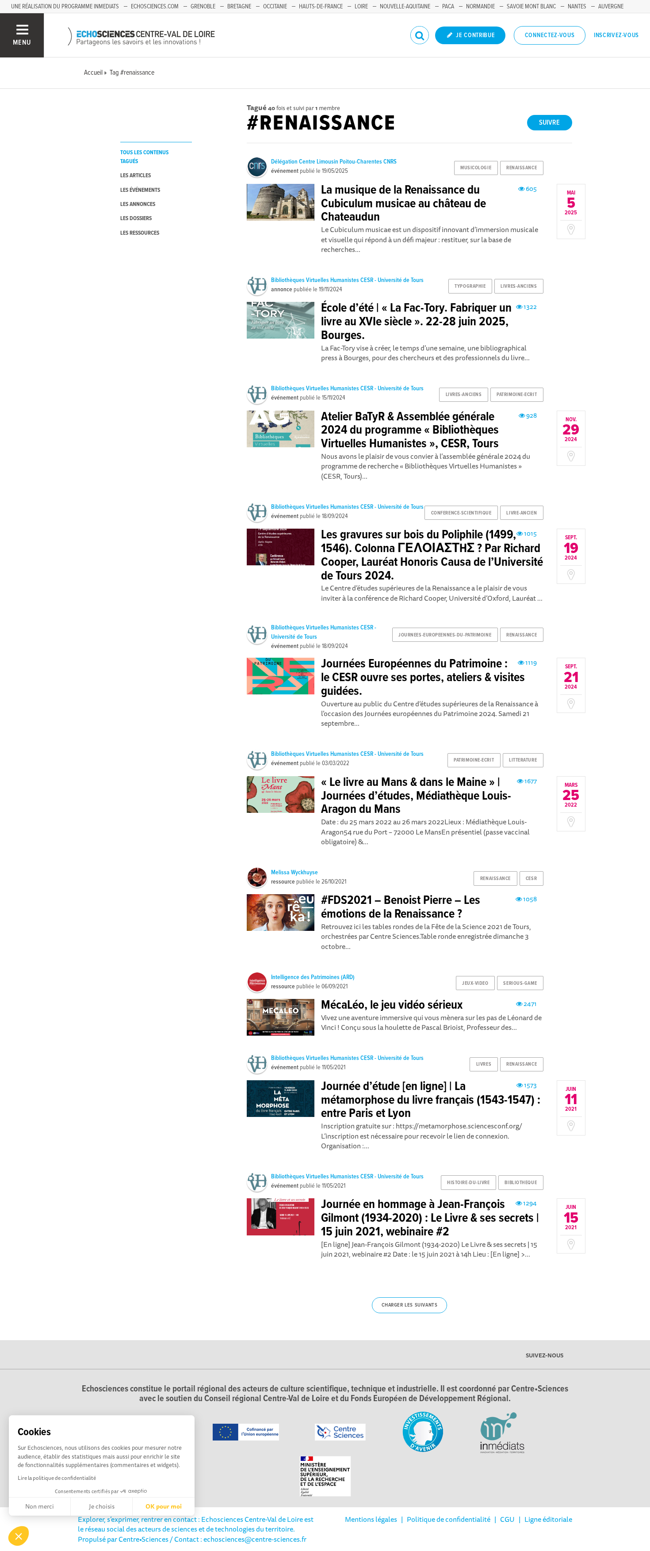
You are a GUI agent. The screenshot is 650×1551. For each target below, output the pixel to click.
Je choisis (102, 1506)
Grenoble (203, 7)
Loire (361, 7)
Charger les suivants (410, 1305)
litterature (523, 760)
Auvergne (610, 7)
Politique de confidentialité (448, 1519)
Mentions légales (371, 1519)
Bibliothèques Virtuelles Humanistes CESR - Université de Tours (347, 280)
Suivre (549, 122)
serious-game (520, 983)
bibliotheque (521, 1183)
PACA (448, 7)
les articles (135, 175)
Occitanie (275, 7)
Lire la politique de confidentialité (57, 1478)
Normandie (480, 7)
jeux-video (475, 983)
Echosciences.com (155, 7)
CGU (507, 1519)
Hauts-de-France (321, 7)
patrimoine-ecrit (517, 395)
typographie (470, 286)
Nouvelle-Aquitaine (405, 7)
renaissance (521, 168)
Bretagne (239, 7)
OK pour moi (163, 1506)
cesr (531, 879)
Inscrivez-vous (616, 35)
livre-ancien (521, 513)
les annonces (137, 204)
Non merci (39, 1506)
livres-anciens (519, 286)
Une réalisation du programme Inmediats (65, 7)
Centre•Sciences (143, 1539)
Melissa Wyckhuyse (294, 872)
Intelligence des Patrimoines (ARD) (313, 977)
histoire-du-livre (468, 1183)
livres (483, 1064)
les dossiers (136, 218)
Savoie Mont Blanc (531, 7)
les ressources (139, 233)
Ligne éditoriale (548, 1519)
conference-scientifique (461, 513)
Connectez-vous (550, 35)
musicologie (475, 168)
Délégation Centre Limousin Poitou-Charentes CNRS (334, 162)
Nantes (577, 7)
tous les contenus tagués (144, 157)
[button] (18, 1536)
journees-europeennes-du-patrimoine (444, 635)
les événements (140, 190)
